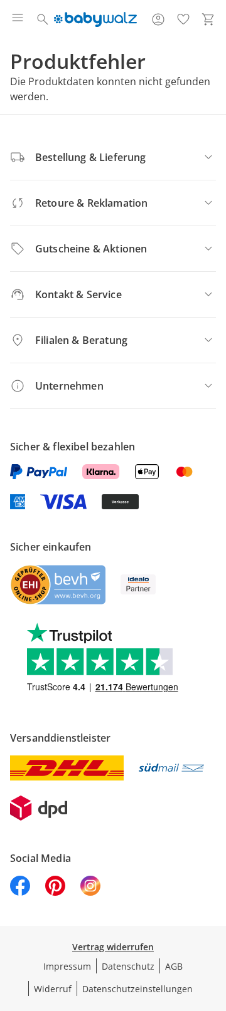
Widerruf (53, 989)
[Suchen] (42, 19)
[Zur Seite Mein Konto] (158, 19)
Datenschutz (128, 966)
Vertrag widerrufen (113, 947)
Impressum (67, 966)
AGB (174, 966)
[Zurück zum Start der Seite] (213, 923)
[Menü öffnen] (17, 19)
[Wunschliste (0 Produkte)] (183, 19)
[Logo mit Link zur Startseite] (95, 19)
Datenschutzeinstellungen (137, 989)
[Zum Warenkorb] (208, 19)
